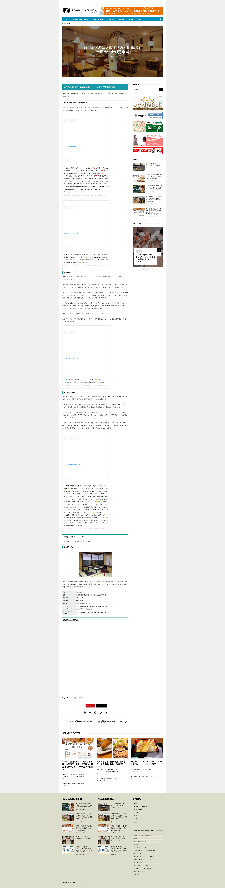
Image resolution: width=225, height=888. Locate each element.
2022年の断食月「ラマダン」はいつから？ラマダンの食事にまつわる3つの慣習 (145, 258)
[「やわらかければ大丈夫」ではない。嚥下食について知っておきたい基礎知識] (139, 178)
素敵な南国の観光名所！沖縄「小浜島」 (142, 777)
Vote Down (102, 706)
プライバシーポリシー (139, 853)
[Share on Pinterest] (100, 712)
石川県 (81, 698)
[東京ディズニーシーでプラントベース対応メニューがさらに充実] (147, 748)
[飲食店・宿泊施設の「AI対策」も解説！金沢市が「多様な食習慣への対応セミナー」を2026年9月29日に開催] (139, 212)
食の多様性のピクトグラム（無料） (142, 865)
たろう (66, 529)
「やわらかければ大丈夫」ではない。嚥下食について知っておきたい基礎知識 (153, 176)
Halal (139, 251)
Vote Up (91, 706)
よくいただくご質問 (139, 871)
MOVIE (131, 19)
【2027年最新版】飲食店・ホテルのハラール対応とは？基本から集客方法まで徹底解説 (154, 187)
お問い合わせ (137, 874)
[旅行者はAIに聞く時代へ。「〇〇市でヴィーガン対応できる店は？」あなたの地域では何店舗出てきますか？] (68, 850)
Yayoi (65, 265)
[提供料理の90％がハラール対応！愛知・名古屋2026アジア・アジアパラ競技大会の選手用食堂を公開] (139, 199)
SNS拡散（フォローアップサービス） (143, 859)
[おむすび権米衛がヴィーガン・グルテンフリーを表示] (139, 167)
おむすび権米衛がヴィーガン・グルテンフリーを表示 (153, 164)
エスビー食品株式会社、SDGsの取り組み (81, 721)
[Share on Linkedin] (105, 712)
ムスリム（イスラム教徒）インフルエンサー (144, 856)
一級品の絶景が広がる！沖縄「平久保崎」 (73, 784)
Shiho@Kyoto (67, 195)
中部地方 (74, 698)
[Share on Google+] (95, 712)
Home (63, 23)
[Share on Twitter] (90, 712)
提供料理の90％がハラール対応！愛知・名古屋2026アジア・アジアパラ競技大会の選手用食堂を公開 (154, 199)
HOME (66, 19)
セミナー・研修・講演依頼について (142, 835)
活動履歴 (136, 838)
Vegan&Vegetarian (98, 19)
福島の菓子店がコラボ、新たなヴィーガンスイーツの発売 (110, 721)
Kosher (111, 19)
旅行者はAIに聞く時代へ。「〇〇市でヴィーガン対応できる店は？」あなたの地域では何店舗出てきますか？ (84, 849)
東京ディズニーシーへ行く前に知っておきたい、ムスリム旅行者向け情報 (73, 776)
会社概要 (136, 844)
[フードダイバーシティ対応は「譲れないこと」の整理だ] (68, 840)
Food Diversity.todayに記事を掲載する (144, 868)
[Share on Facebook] (85, 712)
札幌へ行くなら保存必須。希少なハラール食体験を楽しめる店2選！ (112, 762)
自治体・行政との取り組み (140, 841)
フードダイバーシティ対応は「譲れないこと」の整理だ (83, 837)
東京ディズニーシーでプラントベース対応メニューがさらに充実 (146, 762)
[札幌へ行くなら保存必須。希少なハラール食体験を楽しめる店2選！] (112, 748)
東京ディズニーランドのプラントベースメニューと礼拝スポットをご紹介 (107, 771)
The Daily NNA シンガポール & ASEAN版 (144, 850)
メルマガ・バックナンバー (140, 847)
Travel (69, 698)
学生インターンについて (140, 862)
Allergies (121, 19)
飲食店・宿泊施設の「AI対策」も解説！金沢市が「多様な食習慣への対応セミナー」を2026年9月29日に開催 (154, 211)
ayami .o (68, 385)
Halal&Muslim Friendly (80, 19)
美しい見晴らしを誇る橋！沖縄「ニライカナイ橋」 (107, 779)
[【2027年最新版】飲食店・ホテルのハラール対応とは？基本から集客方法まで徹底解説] (139, 189)
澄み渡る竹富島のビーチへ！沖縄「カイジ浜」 (141, 770)
